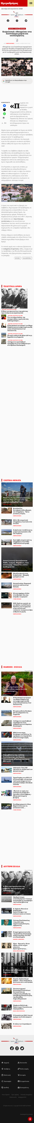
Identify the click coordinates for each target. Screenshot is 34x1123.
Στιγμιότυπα (24, 1081)
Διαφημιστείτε (22, 1097)
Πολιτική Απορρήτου (26, 1094)
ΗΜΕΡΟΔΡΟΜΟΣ (10, 43)
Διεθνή (6, 1087)
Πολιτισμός (24, 1069)
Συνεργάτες (24, 1087)
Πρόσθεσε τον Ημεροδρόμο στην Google (16, 81)
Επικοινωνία (13, 1097)
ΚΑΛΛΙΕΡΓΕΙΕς (27, 258)
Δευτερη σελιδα (11, 866)
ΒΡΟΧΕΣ (17, 258)
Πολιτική (7, 1075)
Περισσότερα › (29, 671)
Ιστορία (23, 1075)
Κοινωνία (23, 1063)
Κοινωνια (22, 28)
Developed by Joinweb (26, 1114)
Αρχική (6, 1063)
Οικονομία (7, 1081)
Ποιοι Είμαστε (6, 1094)
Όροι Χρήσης (15, 1094)
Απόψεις (6, 1069)
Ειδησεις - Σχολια (13, 28)
